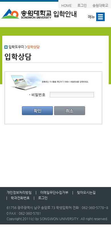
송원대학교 (100, 5)
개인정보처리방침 (19, 192)
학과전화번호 (20, 198)
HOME (66, 5)
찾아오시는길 (86, 192)
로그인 (82, 5)
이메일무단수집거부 (54, 192)
